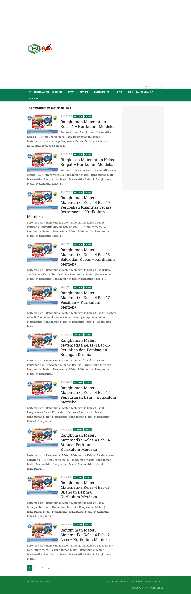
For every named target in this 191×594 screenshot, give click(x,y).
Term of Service (154, 581)
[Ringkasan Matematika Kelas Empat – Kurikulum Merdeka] (42, 162)
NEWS (119, 92)
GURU (71, 92)
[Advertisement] (84, 19)
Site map (33, 98)
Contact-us (157, 587)
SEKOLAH (57, 92)
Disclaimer (137, 581)
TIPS (130, 92)
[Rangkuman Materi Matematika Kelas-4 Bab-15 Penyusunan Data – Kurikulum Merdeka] (42, 390)
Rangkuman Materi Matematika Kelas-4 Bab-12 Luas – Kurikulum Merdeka (85, 535)
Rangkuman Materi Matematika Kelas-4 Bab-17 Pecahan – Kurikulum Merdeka (85, 299)
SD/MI (87, 116)
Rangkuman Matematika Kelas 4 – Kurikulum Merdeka (88, 124)
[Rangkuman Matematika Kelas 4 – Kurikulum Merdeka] (42, 124)
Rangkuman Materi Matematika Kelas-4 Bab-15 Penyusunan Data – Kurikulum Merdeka (88, 394)
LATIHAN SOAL (101, 92)
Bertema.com (41, 92)
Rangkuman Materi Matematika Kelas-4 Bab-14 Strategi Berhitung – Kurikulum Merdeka (85, 442)
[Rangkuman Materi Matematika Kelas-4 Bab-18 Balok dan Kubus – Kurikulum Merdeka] (42, 252)
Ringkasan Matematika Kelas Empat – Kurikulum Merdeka (87, 162)
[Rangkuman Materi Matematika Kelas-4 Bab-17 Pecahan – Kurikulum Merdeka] (42, 295)
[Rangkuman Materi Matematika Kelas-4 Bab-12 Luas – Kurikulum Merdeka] (42, 533)
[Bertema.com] (29, 92)
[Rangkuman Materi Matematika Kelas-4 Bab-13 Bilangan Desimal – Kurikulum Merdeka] (42, 485)
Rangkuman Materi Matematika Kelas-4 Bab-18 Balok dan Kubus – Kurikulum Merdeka (88, 256)
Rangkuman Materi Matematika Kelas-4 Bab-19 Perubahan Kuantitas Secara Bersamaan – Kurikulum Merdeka (69, 207)
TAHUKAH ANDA (144, 92)
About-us (113, 581)
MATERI (84, 92)
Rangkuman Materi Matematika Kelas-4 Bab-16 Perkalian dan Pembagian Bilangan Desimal (85, 347)
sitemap (124, 581)
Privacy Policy (140, 587)
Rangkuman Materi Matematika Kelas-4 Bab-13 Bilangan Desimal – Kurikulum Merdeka (85, 489)
